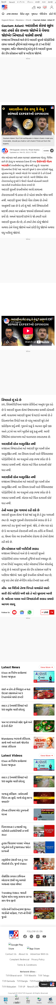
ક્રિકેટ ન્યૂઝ (24, 14)
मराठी (37, 2)
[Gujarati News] (4, 7)
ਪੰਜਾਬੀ (50, 2)
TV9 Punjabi (35, 981)
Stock (28, 19)
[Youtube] (14, 612)
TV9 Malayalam (9, 986)
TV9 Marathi (30, 975)
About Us (23, 954)
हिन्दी (4, 2)
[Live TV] (44, 7)
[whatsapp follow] (29, 612)
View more (45, 667)
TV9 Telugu (43, 975)
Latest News (10, 667)
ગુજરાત (34, 14)
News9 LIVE (33, 986)
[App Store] (36, 949)
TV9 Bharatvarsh (14, 975)
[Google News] (22, 612)
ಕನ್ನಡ (21, 2)
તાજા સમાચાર (12, 14)
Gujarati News (7, 19)
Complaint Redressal (19, 959)
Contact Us (10, 954)
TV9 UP (21, 986)
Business (20, 19)
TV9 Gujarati (14, 149)
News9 (12, 2)
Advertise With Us (39, 954)
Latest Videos (11, 755)
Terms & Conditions (27, 965)
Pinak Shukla (34, 149)
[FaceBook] (25, 936)
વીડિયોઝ (43, 14)
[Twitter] (31, 936)
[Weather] (34, 7)
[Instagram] (38, 936)
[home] (3, 13)
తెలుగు (30, 2)
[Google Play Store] (17, 947)
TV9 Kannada (8, 981)
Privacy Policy (38, 959)
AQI (39, 7)
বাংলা (44, 2)
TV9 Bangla (22, 981)
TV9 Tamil (48, 981)
